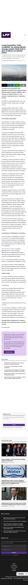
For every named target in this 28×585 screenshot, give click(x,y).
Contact (14, 568)
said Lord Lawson (10, 156)
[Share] (11, 85)
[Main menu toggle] (25, 34)
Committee (6, 259)
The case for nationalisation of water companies (13, 367)
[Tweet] (5, 85)
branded (11, 127)
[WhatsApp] (17, 85)
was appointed (5, 238)
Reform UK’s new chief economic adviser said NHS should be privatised (14, 363)
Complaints (14, 565)
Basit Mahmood (5, 462)
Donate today (9, 352)
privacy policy (19, 427)
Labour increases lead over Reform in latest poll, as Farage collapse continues (15, 378)
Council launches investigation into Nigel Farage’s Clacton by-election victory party (14, 370)
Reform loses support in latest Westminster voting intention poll (14, 374)
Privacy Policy (14, 567)
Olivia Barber (4, 484)
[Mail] (23, 85)
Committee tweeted (9, 249)
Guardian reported (15, 163)
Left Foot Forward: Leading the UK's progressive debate (6, 35)
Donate (14, 570)
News (3, 457)
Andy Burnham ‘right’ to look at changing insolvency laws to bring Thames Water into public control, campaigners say (13, 482)
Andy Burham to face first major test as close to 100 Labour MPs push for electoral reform (14, 504)
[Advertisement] (14, 16)
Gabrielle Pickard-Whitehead (8, 60)
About (14, 563)
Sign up (14, 424)
